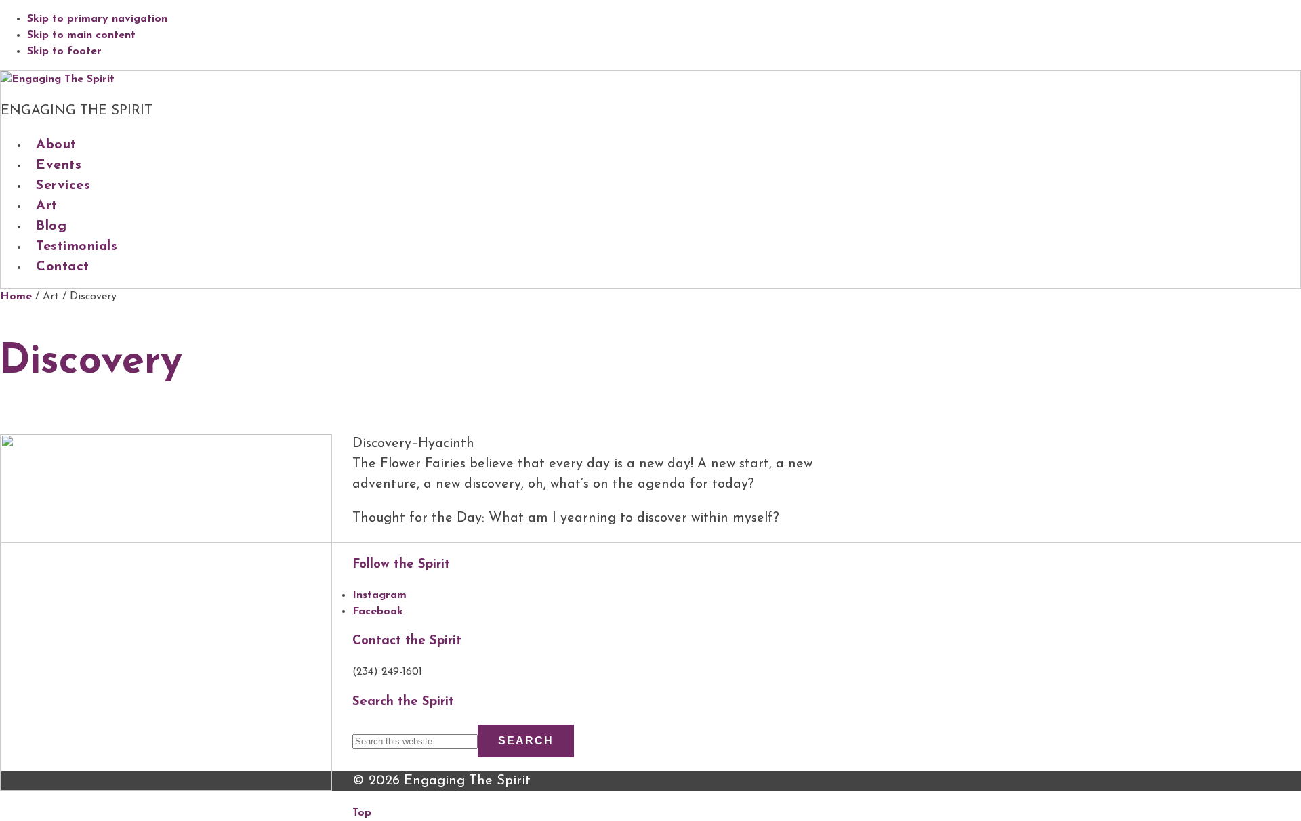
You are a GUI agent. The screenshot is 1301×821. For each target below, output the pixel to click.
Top (361, 812)
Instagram (379, 595)
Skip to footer (64, 51)
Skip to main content (81, 35)
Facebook (377, 611)
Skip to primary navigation (97, 19)
